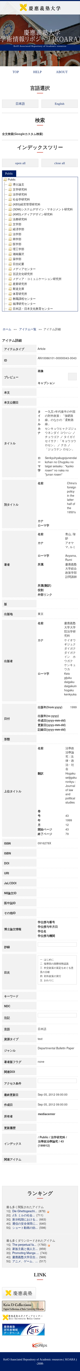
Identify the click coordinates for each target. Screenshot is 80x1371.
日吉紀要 (18, 264)
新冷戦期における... (25, 1219)
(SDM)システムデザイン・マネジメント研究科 (43, 209)
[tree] (40, 244)
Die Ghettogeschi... (24, 1211)
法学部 (17, 234)
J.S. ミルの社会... (23, 1215)
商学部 (17, 239)
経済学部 (18, 229)
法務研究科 (20, 219)
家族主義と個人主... (25, 1249)
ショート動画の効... (25, 1227)
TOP (16, 72)
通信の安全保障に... (25, 1223)
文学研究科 (20, 189)
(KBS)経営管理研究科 (26, 204)
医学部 (17, 244)
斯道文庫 (18, 288)
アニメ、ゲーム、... (25, 1261)
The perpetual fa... (24, 1244)
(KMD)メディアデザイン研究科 (33, 214)
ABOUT (62, 72)
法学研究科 (20, 194)
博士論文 (18, 184)
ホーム (7, 329)
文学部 (17, 224)
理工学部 (18, 249)
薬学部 (17, 259)
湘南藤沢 (18, 254)
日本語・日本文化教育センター (33, 308)
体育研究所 (20, 293)
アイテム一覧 (27, 329)
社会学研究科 (21, 199)
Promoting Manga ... (25, 1253)
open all (20, 163)
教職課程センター (24, 298)
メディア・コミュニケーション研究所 (37, 279)
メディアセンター (24, 269)
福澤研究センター (24, 303)
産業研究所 (20, 284)
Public (9, 173)
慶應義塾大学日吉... (25, 1257)
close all (59, 163)
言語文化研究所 (23, 274)
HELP (37, 72)
